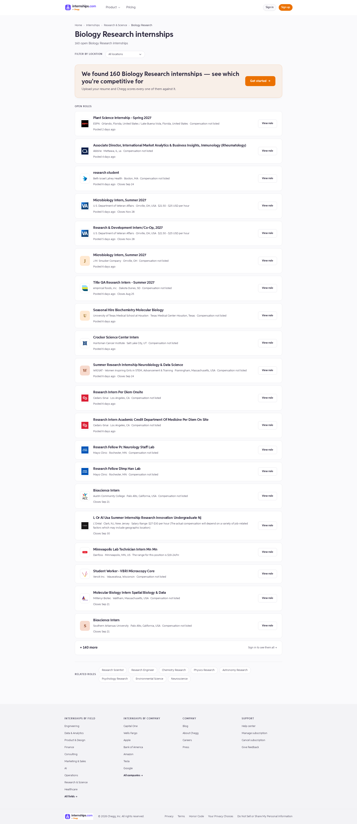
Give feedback (250, 747)
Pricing (131, 7)
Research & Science (115, 25)
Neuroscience (179, 679)
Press (186, 747)
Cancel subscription (253, 740)
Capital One (131, 726)
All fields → (70, 796)
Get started (260, 81)
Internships (93, 25)
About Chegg (191, 733)
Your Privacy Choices (220, 816)
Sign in (270, 7)
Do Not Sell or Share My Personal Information (265, 816)
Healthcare (70, 789)
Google (128, 768)
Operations (71, 775)
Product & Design (74, 740)
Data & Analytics (74, 733)
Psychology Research (115, 679)
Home (78, 25)
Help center (249, 726)
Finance (69, 747)
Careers (187, 740)
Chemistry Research (174, 670)
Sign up (285, 7)
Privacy (169, 816)
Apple (127, 740)
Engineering (71, 726)
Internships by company (142, 718)
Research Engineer (142, 670)
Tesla (127, 761)
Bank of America (133, 747)
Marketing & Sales (75, 761)
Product (111, 7)
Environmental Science (149, 679)
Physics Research (204, 670)
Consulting (70, 754)
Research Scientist (113, 670)
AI (65, 768)
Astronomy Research (235, 670)
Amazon (128, 754)
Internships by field (79, 718)
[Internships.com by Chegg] (80, 7)
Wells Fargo (130, 733)
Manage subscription (254, 733)
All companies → (133, 775)
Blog (185, 726)
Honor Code (196, 816)
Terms (181, 816)
